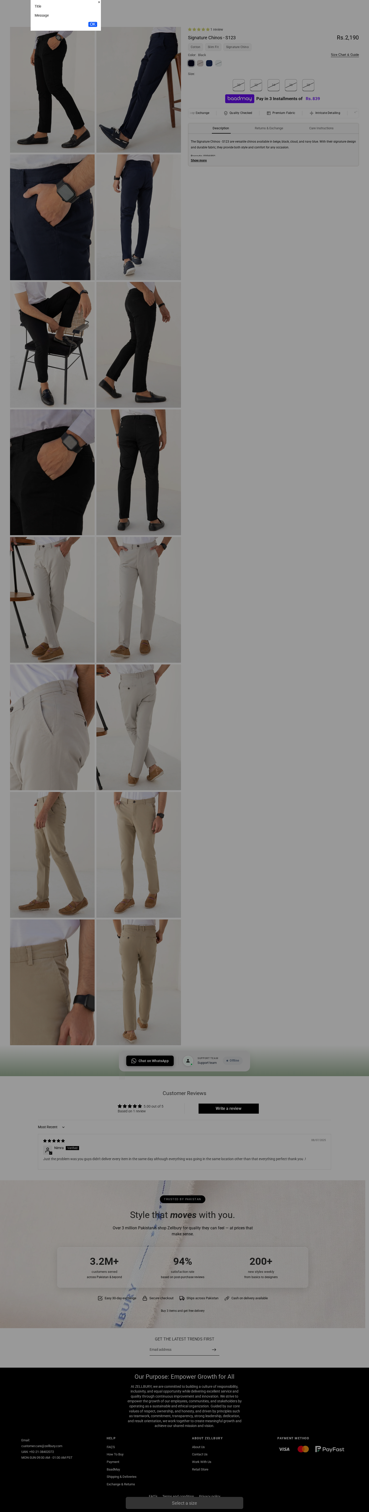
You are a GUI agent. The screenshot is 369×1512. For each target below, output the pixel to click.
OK (93, 57)
